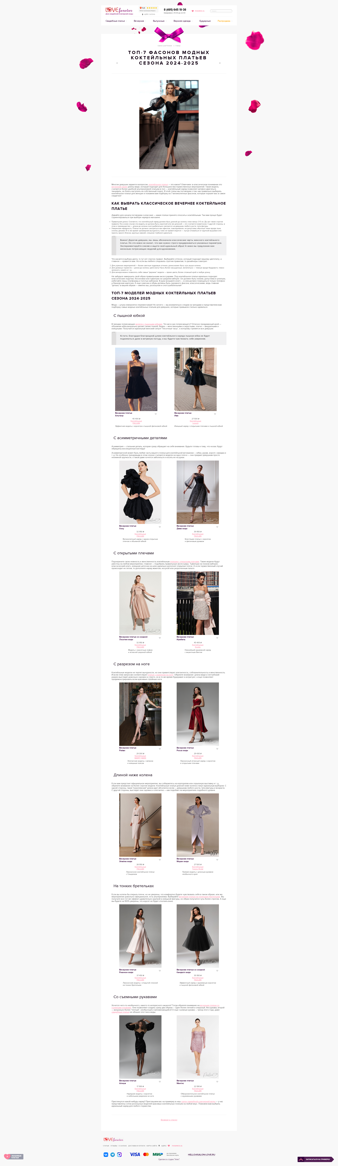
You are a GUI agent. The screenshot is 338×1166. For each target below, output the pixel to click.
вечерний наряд (119, 186)
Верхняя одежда (182, 21)
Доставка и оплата (136, 1146)
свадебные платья (120, 1012)
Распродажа (224, 21)
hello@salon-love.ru (201, 1154)
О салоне (123, 1146)
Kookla (197, 647)
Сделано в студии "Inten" (169, 1159)
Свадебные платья (115, 21)
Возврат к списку (169, 1120)
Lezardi (195, 423)
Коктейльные (136, 421)
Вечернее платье (185, 527)
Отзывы (114, 1146)
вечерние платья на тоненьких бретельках (199, 896)
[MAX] (119, 1154)
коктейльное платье (158, 184)
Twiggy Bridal (197, 869)
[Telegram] (112, 1154)
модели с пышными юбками (148, 324)
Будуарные (205, 21)
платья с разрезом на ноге (160, 674)
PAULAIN (136, 423)
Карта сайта (152, 1146)
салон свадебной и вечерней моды (198, 1101)
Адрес (163, 1146)
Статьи (106, 1146)
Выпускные (159, 21)
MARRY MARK (140, 758)
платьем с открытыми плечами (184, 561)
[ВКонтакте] (106, 1154)
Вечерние (139, 21)
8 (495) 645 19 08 (175, 9)
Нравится (156, 414)
